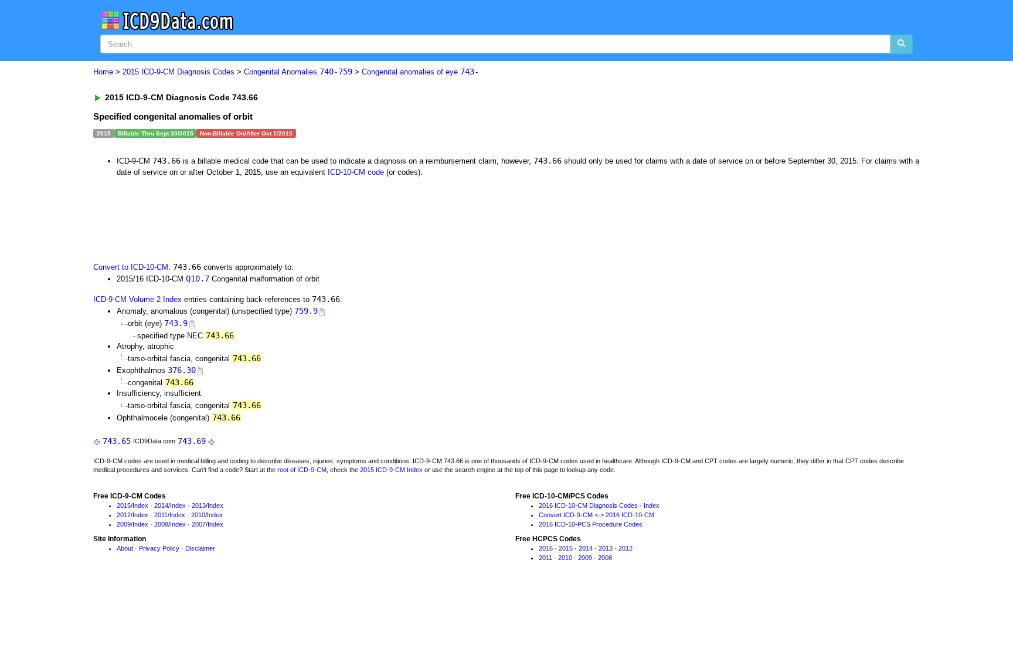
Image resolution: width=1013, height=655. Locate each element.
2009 (124, 524)
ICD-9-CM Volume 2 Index (137, 299)
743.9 (176, 323)
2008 (161, 524)
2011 (161, 514)
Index (140, 505)
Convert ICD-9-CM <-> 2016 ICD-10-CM (596, 514)
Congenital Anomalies (298, 71)
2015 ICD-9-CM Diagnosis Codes (178, 71)
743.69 (192, 441)
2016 (546, 548)
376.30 (182, 370)
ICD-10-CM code (356, 172)
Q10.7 (197, 278)
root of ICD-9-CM (302, 469)
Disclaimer (200, 548)
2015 (124, 505)
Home (103, 71)
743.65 (117, 441)
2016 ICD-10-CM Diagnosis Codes (588, 505)
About (125, 548)
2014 (161, 505)
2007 (199, 524)
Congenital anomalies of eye (420, 71)
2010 (198, 514)
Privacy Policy (159, 548)
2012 (124, 514)
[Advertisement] (302, 218)
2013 (199, 505)
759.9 (306, 310)
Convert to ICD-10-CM (130, 267)
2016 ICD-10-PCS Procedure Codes (591, 524)
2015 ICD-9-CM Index (391, 469)
